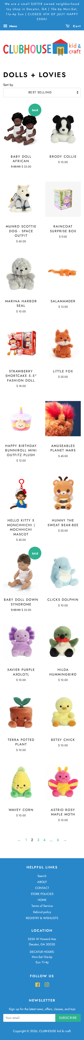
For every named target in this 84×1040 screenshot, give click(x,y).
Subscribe (68, 1017)
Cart (76, 26)
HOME (42, 900)
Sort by (8, 84)
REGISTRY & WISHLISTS (42, 918)
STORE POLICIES (42, 894)
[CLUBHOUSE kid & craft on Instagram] (46, 985)
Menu (12, 26)
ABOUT (42, 882)
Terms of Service (42, 906)
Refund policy (42, 912)
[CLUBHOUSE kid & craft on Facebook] (37, 985)
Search (42, 876)
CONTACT (42, 888)
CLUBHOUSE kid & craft (54, 1031)
